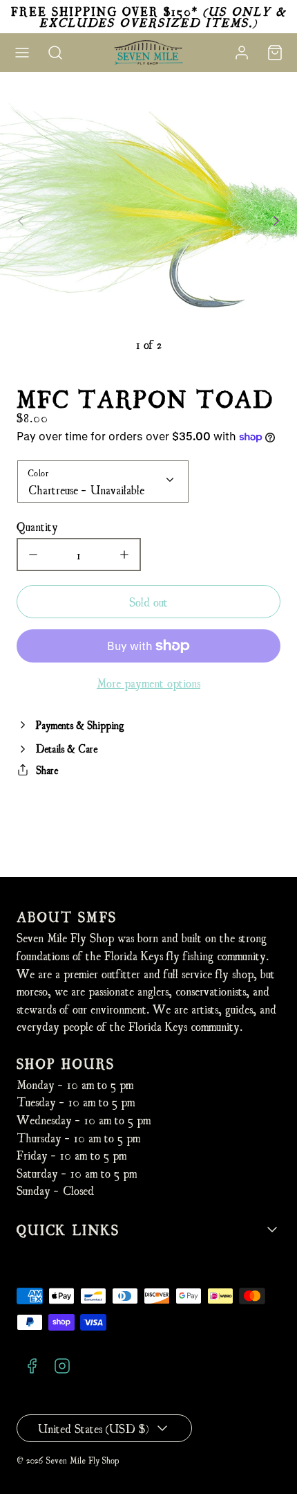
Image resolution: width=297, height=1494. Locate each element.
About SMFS (67, 916)
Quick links (68, 1229)
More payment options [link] (148, 682)
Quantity (37, 526)
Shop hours (66, 1063)
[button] (22, 52)
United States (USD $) (93, 1428)
